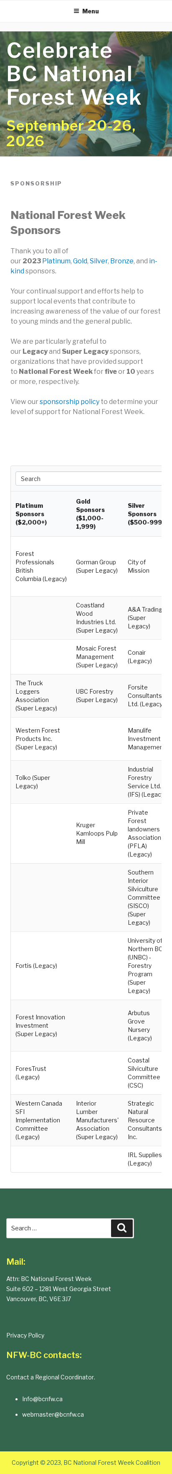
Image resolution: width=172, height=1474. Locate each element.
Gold (80, 261)
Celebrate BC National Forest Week (74, 74)
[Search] (122, 1228)
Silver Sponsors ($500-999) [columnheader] (146, 514)
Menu (90, 11)
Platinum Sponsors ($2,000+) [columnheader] (31, 514)
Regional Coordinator (64, 1377)
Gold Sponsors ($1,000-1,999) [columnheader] (90, 514)
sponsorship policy (69, 402)
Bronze (122, 261)
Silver (99, 261)
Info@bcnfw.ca (42, 1398)
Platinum (56, 261)
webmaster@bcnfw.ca (53, 1414)
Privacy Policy (25, 1335)
